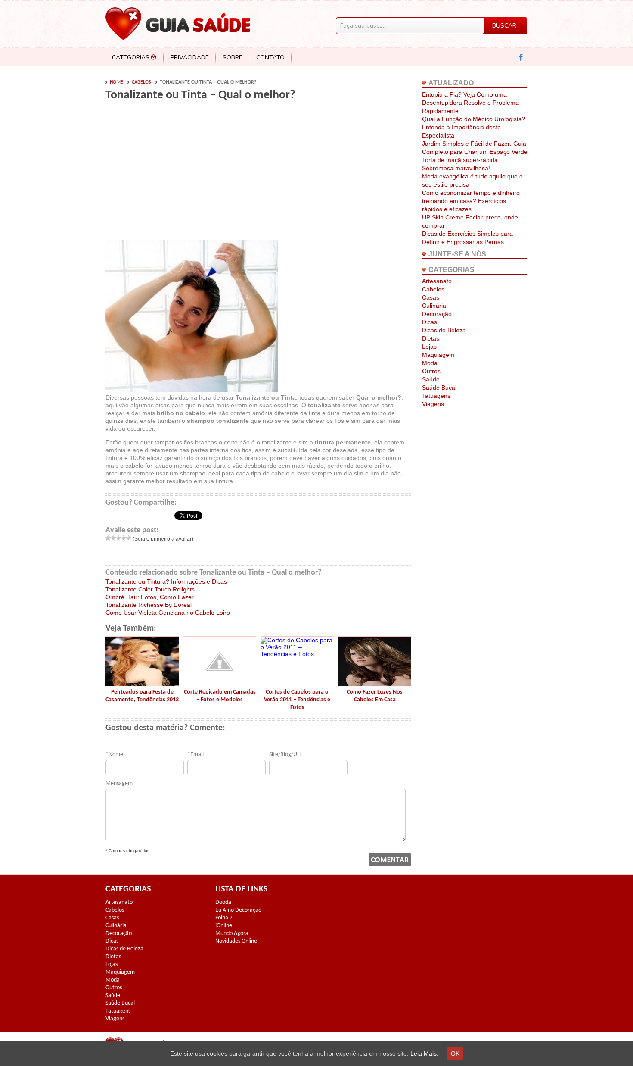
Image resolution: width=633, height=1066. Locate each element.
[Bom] (123, 538)
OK (455, 1053)
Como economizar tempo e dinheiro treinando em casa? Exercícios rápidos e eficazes (471, 201)
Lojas (429, 346)
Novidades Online (236, 941)
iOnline (223, 925)
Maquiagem (438, 354)
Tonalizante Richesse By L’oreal (149, 604)
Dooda (223, 902)
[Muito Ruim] (108, 538)
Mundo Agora (231, 933)
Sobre (232, 57)
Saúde (431, 379)
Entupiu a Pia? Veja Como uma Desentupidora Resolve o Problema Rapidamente (470, 102)
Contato (270, 57)
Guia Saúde (178, 23)
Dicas (429, 322)
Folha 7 (224, 918)
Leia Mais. (424, 1053)
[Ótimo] (128, 538)
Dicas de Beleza (444, 330)
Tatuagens (436, 395)
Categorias (130, 57)
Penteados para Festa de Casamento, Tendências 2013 (142, 696)
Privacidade (190, 57)
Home (116, 82)
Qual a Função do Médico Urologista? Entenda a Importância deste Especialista (473, 127)
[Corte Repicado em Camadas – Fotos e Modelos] (219, 684)
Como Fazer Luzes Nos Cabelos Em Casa (375, 696)
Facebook (521, 57)
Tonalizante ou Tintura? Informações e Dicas (166, 581)
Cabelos (141, 82)
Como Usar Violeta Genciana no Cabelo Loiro (168, 612)
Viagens (433, 403)
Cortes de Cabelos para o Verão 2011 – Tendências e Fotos (297, 700)
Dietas (430, 338)
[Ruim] (113, 538)
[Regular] (118, 538)
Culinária (434, 305)
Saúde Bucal (439, 387)
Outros (431, 371)
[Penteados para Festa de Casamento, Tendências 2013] (142, 684)
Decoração (437, 313)
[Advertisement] (178, 173)
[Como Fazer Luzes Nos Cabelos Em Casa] (374, 684)
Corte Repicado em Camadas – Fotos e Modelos (220, 696)
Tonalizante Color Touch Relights (150, 589)
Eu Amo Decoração (238, 910)
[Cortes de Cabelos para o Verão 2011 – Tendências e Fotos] (297, 653)
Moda (430, 363)
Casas (430, 297)
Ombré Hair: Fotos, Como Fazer (150, 597)
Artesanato (437, 281)
